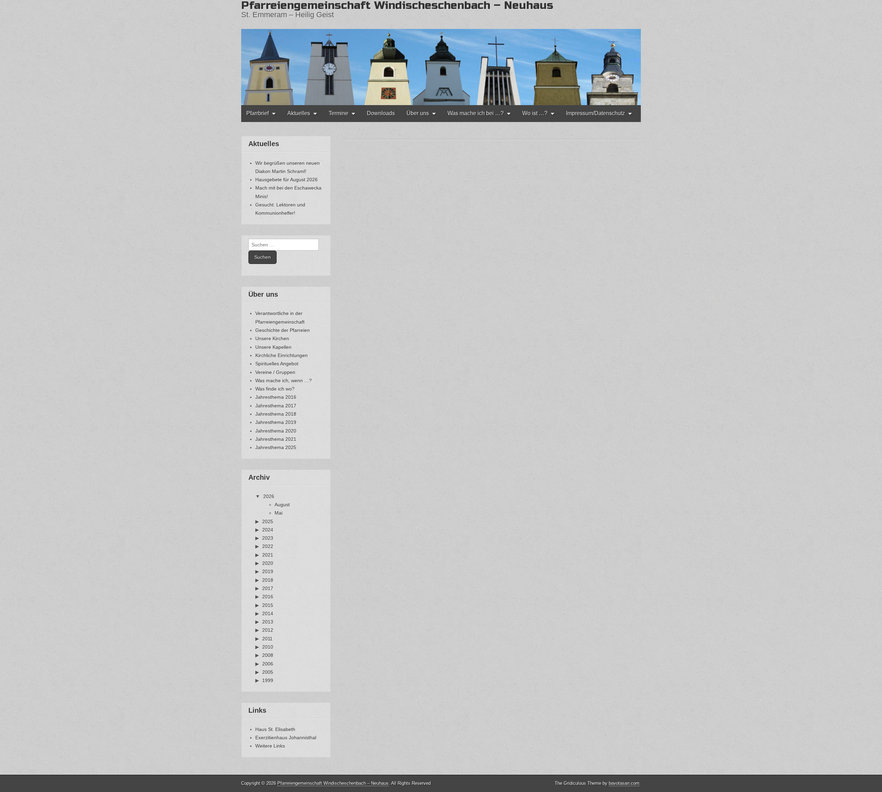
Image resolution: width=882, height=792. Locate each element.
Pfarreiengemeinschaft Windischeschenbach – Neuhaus (333, 783)
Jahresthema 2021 (275, 439)
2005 (267, 672)
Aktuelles (298, 113)
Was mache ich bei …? (476, 113)
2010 (267, 647)
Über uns (418, 113)
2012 (267, 630)
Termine (338, 113)
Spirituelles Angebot (276, 363)
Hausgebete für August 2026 (286, 179)
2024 (267, 529)
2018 (267, 580)
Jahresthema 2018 (275, 414)
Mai (279, 513)
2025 (267, 521)
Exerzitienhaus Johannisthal (285, 737)
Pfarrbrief (257, 113)
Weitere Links (270, 746)
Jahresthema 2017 (275, 405)
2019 (267, 571)
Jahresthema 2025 (275, 447)
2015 (267, 605)
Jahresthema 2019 (275, 422)
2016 (267, 596)
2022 (267, 546)
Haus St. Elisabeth (275, 729)
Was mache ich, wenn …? (283, 380)
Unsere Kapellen (273, 347)
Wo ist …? (534, 113)
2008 (267, 655)
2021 (267, 555)
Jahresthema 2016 (275, 397)
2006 (267, 664)
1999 (267, 680)
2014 (267, 613)
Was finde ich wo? (275, 389)
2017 (267, 588)
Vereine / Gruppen (275, 372)
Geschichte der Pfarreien (282, 330)
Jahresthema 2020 (275, 431)
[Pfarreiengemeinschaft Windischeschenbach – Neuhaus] (441, 52)
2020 (267, 563)
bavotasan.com (624, 783)
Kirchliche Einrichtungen (281, 355)
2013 (267, 622)
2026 (268, 496)
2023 (267, 538)
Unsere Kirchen (272, 338)
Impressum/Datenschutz (595, 113)
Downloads (381, 113)
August (282, 504)
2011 (267, 638)
